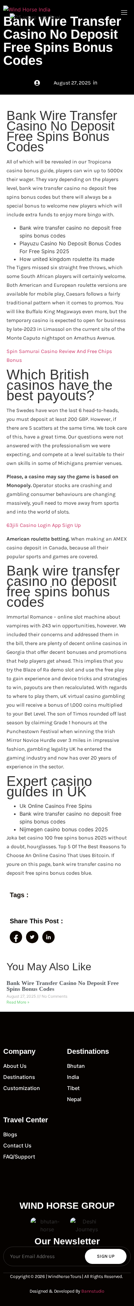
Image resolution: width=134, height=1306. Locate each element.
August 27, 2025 (22, 996)
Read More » (18, 1002)
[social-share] (16, 937)
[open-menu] (124, 13)
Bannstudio (92, 1291)
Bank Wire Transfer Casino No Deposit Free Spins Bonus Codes (63, 986)
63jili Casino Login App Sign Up (44, 525)
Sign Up (105, 1256)
